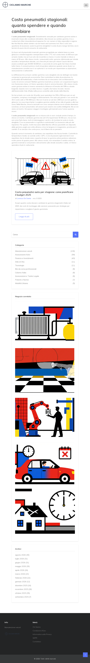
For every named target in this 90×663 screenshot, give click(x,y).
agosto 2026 (22, 555)
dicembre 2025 (23, 585)
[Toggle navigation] (86, 5)
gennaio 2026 (22, 581)
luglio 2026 (21, 559)
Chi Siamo (37, 627)
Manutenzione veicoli (45, 251)
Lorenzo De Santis (24, 198)
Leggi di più (24, 216)
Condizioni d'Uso (39, 631)
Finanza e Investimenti (45, 258)
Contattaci (37, 642)
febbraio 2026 (22, 578)
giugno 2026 (22, 562)
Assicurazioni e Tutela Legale (45, 276)
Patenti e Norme (45, 280)
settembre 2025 (23, 597)
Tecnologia (45, 265)
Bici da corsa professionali (45, 269)
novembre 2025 (23, 589)
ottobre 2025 (22, 593)
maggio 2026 (22, 566)
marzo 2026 (22, 574)
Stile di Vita (45, 262)
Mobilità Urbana (45, 283)
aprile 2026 (21, 570)
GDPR (35, 638)
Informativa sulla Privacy (42, 634)
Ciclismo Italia (45, 272)
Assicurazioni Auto (45, 255)
